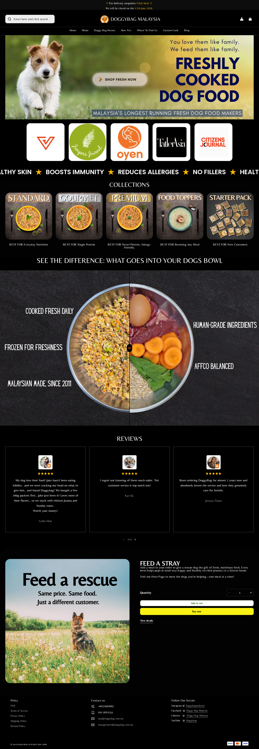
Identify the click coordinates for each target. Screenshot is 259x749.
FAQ (13, 705)
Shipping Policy (19, 721)
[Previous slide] (124, 539)
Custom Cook (170, 30)
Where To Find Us (147, 30)
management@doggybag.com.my (115, 725)
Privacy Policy (18, 715)
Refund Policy (18, 726)
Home (73, 30)
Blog (187, 30)
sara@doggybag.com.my (111, 718)
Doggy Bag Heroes (104, 30)
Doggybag (191, 720)
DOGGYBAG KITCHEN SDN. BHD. (32, 744)
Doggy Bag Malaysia (197, 710)
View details (146, 620)
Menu (85, 30)
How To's (126, 30)
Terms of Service (19, 710)
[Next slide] (135, 539)
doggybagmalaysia (195, 705)
